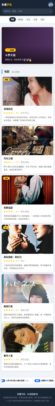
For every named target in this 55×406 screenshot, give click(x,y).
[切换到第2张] (27, 60)
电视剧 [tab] (20, 19)
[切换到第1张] (24, 60)
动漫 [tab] (35, 19)
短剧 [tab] (42, 19)
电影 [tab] (12, 19)
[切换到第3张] (30, 61)
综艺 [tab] (28, 19)
